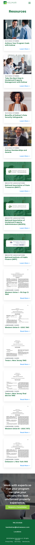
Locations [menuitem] (17, 532)
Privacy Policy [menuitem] (9, 541)
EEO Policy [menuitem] (18, 541)
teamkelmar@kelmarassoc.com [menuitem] (17, 527)
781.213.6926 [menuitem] (17, 523)
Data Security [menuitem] (26, 541)
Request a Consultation (17, 507)
